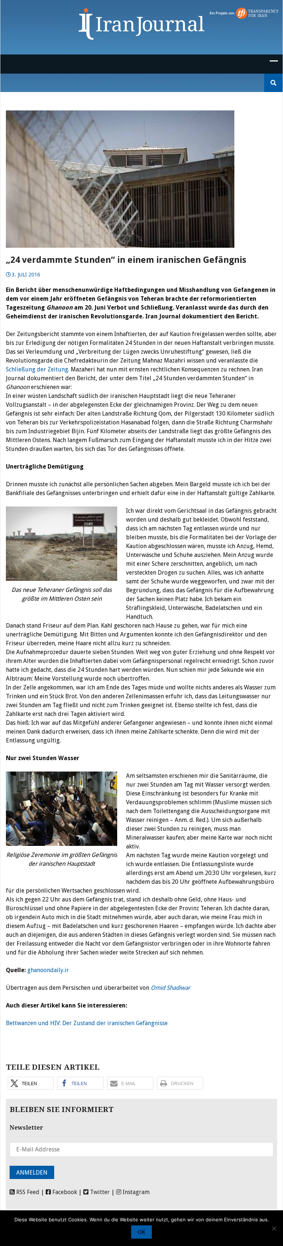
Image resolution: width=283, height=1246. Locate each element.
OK (141, 1232)
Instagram (135, 1192)
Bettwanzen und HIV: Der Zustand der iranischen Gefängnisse (87, 1023)
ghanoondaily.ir (48, 970)
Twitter (99, 1192)
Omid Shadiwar (170, 987)
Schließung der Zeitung (37, 369)
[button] (31, 1083)
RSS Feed (27, 1192)
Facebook (64, 1192)
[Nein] (273, 1228)
